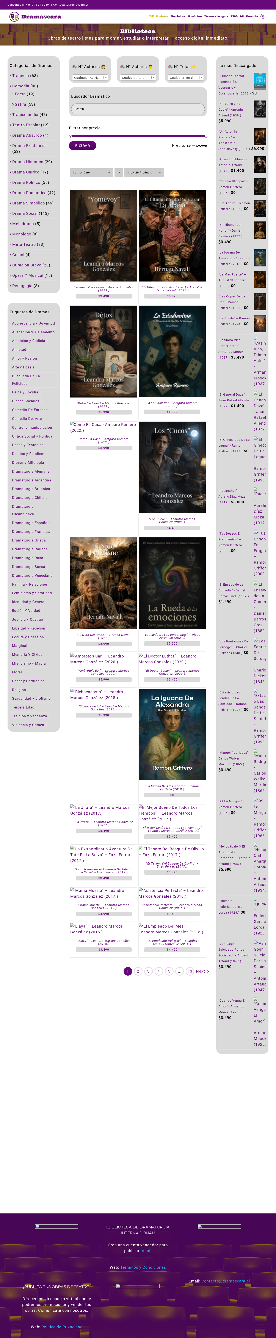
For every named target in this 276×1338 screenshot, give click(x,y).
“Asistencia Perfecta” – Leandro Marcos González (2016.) (172, 906)
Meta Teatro (24, 244)
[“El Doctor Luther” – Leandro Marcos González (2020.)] (172, 656)
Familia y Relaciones (30, 584)
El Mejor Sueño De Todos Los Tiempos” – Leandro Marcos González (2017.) (172, 829)
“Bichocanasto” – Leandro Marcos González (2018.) (103, 708)
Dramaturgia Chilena (30, 498)
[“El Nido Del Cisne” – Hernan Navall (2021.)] (103, 540)
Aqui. (147, 1250)
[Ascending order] (118, 172)
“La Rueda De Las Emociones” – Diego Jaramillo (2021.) (172, 636)
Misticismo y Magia (29, 663)
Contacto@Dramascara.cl (70, 4)
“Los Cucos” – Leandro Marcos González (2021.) (172, 520)
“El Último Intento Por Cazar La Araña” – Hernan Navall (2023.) (172, 289)
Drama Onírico (25, 172)
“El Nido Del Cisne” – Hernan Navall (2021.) (103, 636)
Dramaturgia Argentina (31, 480)
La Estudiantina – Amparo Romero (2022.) (172, 404)
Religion (19, 690)
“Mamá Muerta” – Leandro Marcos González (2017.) (103, 906)
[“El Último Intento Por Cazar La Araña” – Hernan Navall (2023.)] (172, 192)
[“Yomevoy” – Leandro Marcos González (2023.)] (103, 192)
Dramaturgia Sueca (28, 567)
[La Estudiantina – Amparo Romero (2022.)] (172, 308)
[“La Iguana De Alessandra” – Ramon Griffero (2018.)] (172, 692)
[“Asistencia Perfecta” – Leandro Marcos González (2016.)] (172, 890)
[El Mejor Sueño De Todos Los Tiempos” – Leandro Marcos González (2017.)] (172, 807)
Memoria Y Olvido (27, 655)
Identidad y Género (28, 602)
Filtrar (82, 145)
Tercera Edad (23, 707)
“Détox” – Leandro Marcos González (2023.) (104, 405)
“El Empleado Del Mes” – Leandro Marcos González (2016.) (172, 942)
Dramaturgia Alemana (31, 471)
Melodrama (23, 223)
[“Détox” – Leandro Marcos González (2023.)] (103, 308)
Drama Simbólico (28, 203)
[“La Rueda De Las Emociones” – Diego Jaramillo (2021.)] (172, 540)
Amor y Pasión (24, 358)
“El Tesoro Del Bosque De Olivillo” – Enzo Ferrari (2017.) (172, 865)
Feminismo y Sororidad (32, 593)
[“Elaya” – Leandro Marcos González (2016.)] (103, 926)
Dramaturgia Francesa (31, 532)
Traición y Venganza (29, 716)
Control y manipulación (32, 427)
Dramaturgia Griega (29, 540)
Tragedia (20, 75)
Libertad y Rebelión (28, 628)
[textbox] (90, 78)
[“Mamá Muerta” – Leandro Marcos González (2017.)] (103, 890)
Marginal (19, 646)
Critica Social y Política (32, 436)
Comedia (20, 86)
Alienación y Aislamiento (33, 332)
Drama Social (25, 213)
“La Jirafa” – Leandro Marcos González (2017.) (103, 823)
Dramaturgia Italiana (30, 549)
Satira (20, 104)
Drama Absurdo (27, 135)
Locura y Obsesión (28, 637)
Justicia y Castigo (27, 619)
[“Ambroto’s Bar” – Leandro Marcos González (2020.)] (103, 656)
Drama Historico (27, 161)
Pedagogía (22, 285)
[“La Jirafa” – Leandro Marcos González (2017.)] (103, 807)
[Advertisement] (242, 1128)
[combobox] (90, 77)
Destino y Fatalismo (29, 454)
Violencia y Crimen (28, 725)
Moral (17, 672)
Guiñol (18, 254)
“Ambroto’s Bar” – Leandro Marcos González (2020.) (104, 672)
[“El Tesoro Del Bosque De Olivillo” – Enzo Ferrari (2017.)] (172, 849)
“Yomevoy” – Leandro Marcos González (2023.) (103, 289)
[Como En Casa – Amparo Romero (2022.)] (103, 424)
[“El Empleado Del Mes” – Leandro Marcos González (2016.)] (172, 926)
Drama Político (26, 182)
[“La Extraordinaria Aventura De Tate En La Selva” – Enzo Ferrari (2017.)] (103, 849)
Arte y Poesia (23, 367)
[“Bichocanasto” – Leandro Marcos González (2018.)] (103, 692)
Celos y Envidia (25, 392)
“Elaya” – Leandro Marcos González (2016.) (103, 942)
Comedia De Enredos (30, 410)
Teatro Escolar (26, 125)
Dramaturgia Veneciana (32, 576)
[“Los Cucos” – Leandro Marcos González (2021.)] (172, 424)
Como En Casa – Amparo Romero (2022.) (104, 440)
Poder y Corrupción (28, 681)
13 (190, 971)
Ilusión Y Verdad (26, 611)
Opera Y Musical (27, 275)
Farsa (20, 94)
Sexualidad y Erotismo (31, 698)
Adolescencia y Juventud (33, 323)
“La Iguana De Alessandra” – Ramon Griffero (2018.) (172, 787)
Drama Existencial (29, 145)
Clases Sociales (25, 401)
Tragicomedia (25, 114)
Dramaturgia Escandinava (23, 510)
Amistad (19, 350)
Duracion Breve (26, 265)
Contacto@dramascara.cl (225, 1281)
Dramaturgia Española (31, 523)
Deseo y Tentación (28, 445)
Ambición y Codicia (28, 341)
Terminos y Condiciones (143, 1267)
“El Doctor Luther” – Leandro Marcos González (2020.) (172, 672)
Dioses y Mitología (28, 463)
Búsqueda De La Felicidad (26, 380)
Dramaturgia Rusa (27, 558)
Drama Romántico (29, 192)
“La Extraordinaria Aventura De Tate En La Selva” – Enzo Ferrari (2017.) (104, 871)
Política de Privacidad (62, 1327)
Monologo (21, 234)
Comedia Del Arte (27, 419)
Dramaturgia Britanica (31, 489)
